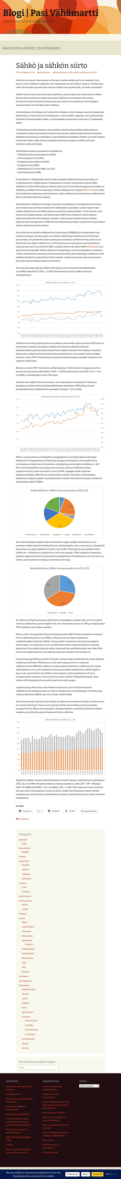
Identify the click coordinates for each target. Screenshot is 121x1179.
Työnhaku (29, 1025)
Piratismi (23, 913)
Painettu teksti (25, 900)
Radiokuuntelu (28, 953)
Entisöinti (23, 839)
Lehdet (25, 909)
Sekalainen (23, 976)
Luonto (25, 998)
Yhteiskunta (45, 72)
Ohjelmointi (27, 940)
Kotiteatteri (24, 861)
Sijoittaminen (27, 1012)
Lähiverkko (26, 931)
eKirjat (25, 904)
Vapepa (25, 1043)
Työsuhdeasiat (31, 1029)
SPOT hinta (90, 189)
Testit (24, 887)
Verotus (25, 1048)
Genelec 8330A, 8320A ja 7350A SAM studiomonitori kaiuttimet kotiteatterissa (56, 1105)
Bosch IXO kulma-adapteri (53, 1112)
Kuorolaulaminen (13, 1094)
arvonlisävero (61, 72)
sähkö (76, 72)
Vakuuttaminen (28, 1039)
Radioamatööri (28, 949)
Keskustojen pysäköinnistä (18, 1114)
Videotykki (26, 878)
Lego (24, 843)
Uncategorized (25, 981)
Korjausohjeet (28, 926)
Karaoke (25, 865)
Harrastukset (24, 848)
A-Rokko (9, 1144)
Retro (24, 1007)
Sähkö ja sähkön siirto (51, 65)
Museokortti (47, 1140)
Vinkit (24, 962)
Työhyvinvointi (31, 1020)
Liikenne (25, 994)
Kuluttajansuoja (28, 989)
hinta (70, 72)
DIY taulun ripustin (50, 1152)
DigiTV (24, 922)
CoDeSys (29, 944)
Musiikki (25, 852)
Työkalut (25, 891)
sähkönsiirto (85, 72)
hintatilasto (93, 246)
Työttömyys (30, 1034)
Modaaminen (27, 936)
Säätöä (22, 918)
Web (24, 967)
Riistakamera (27, 958)
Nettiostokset (25, 896)
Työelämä (26, 1016)
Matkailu (25, 1003)
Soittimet (26, 874)
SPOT (94, 72)
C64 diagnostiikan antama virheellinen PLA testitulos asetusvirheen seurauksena (18, 1121)
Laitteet (25, 869)
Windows (26, 971)
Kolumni (22, 856)
